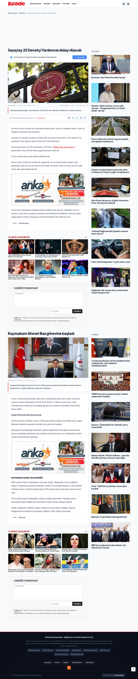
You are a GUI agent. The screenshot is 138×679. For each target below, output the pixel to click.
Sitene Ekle (90, 662)
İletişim (65, 662)
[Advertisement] (69, 30)
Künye (57, 662)
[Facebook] (85, 118)
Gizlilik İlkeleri (77, 662)
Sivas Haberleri (48, 650)
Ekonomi (56, 4)
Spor (74, 4)
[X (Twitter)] (81, 118)
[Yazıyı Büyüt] (69, 118)
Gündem (47, 4)
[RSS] (69, 667)
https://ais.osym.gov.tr (64, 147)
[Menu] (128, 4)
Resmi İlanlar (35, 4)
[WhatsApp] (77, 118)
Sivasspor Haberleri (62, 650)
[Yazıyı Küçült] (73, 118)
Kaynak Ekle (81, 57)
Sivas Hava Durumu (61, 654)
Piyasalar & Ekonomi (90, 650)
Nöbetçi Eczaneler (77, 654)
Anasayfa (13, 13)
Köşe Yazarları (105, 650)
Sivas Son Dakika (34, 650)
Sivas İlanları (76, 650)
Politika (66, 4)
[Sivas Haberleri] (16, 4)
